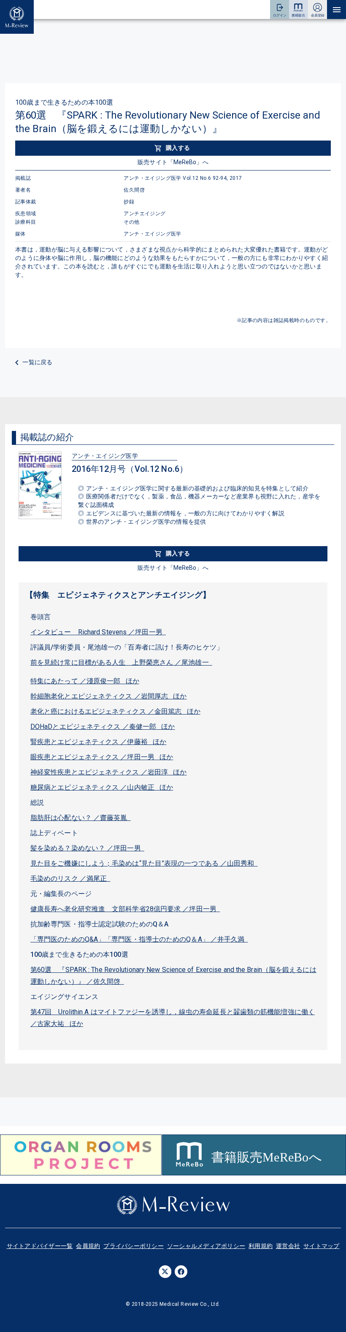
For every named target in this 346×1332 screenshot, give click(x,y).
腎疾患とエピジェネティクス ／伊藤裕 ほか (98, 742)
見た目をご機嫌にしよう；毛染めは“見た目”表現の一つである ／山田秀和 (144, 863)
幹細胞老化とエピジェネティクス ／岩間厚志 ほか (108, 696)
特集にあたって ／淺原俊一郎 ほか (84, 681)
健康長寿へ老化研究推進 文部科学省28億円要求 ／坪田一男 (125, 909)
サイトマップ (321, 1246)
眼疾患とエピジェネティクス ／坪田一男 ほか (101, 757)
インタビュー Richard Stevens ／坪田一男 (98, 632)
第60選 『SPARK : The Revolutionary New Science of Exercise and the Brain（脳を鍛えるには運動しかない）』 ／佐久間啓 (173, 975)
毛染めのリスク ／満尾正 (70, 878)
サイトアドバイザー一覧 (40, 1246)
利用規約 (261, 1246)
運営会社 (288, 1246)
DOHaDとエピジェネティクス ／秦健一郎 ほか (102, 727)
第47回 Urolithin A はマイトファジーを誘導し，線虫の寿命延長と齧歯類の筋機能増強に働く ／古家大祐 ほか (172, 1018)
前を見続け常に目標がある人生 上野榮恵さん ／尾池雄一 (121, 662)
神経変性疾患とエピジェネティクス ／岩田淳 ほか (108, 772)
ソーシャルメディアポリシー (206, 1246)
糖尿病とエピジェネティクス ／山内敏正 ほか (101, 787)
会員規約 (88, 1246)
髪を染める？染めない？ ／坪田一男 (87, 848)
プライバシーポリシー (133, 1246)
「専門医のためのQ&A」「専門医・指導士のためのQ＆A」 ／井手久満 (139, 939)
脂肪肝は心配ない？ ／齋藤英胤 (80, 818)
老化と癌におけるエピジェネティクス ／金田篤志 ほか (115, 711)
